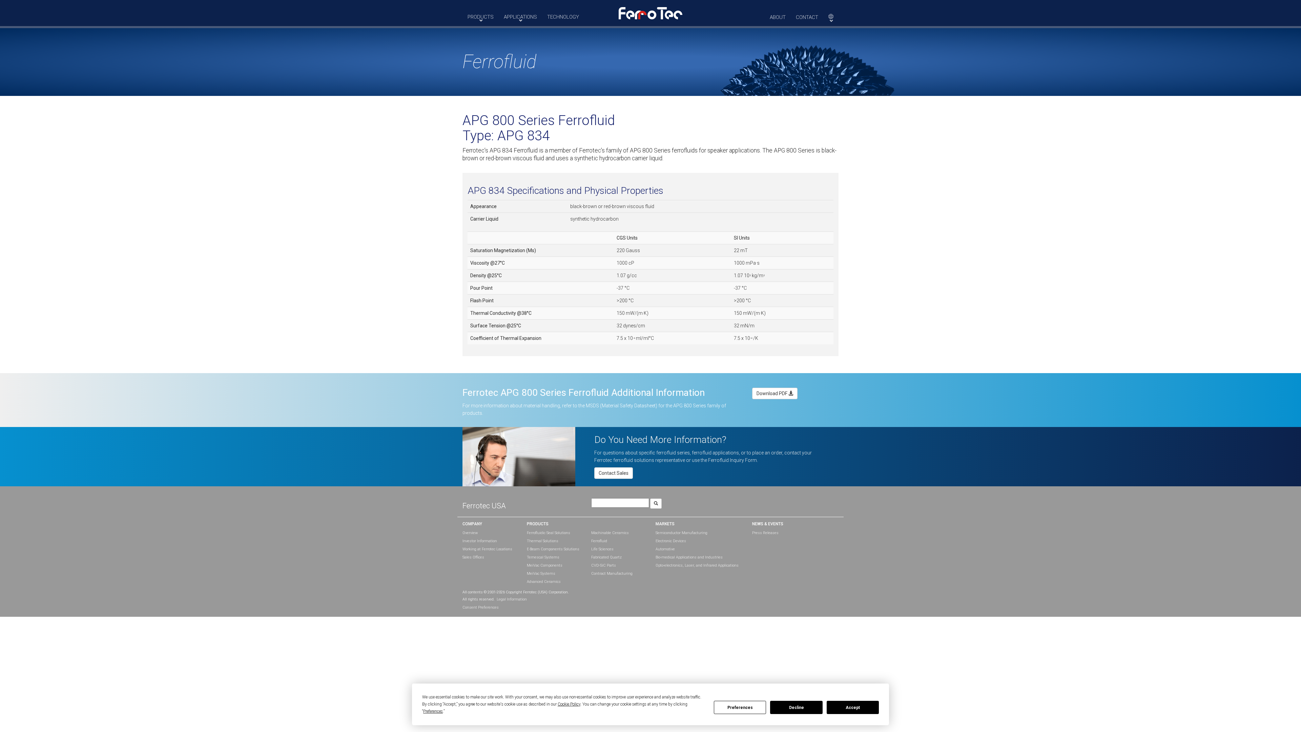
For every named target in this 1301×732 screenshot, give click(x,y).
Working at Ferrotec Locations (487, 549)
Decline (796, 707)
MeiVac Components (544, 565)
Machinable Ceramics (610, 533)
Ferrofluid (599, 541)
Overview (470, 533)
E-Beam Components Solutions (553, 549)
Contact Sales (613, 473)
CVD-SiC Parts (603, 565)
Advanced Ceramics (544, 582)
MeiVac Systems (541, 573)
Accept (853, 707)
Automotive (665, 549)
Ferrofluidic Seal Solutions (548, 533)
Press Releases (765, 533)
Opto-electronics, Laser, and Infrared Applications (697, 565)
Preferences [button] (433, 711)
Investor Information (479, 541)
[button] (650, 13)
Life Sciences (602, 549)
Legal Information (512, 599)
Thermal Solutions (542, 541)
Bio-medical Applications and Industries (689, 557)
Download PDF (772, 393)
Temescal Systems (543, 557)
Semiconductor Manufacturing (681, 533)
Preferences (740, 707)
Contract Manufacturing (612, 573)
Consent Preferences (480, 607)
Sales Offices (473, 557)
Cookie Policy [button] (569, 704)
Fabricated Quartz (606, 557)
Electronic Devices (671, 541)
